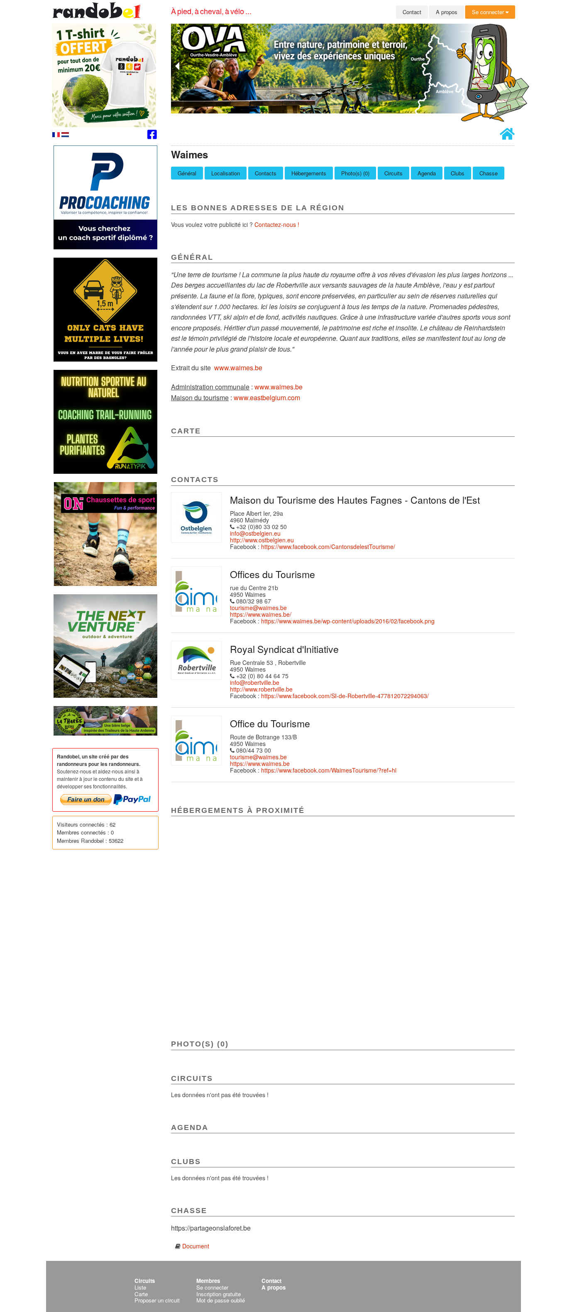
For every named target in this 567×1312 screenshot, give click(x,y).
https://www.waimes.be (260, 763)
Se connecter (489, 12)
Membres (208, 1281)
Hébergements (308, 173)
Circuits (393, 173)
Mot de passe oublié (220, 1300)
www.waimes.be (238, 367)
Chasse (488, 173)
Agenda (427, 173)
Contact (412, 12)
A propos (446, 12)
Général (187, 173)
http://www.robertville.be (261, 689)
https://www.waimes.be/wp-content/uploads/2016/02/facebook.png (348, 621)
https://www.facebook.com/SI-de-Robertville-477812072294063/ (345, 696)
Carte (141, 1294)
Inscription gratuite (218, 1294)
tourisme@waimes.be (258, 607)
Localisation (225, 173)
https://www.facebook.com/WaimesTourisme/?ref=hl (328, 770)
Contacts (265, 173)
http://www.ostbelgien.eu (262, 540)
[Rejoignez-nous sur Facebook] (152, 135)
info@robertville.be (254, 682)
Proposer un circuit (157, 1300)
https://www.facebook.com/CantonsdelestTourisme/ (328, 546)
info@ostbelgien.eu (255, 533)
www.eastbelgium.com (267, 397)
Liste (140, 1287)
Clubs (457, 173)
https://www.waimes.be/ (260, 614)
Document (195, 1246)
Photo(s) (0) (355, 173)
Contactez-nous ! (276, 224)
